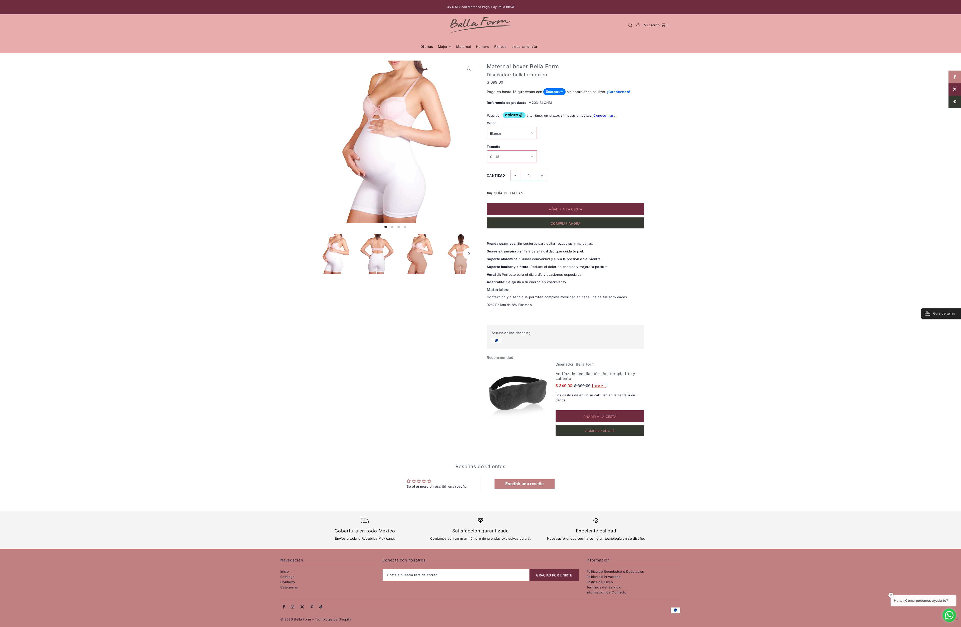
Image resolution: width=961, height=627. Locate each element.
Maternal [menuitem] (463, 47)
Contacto (287, 582)
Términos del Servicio (603, 587)
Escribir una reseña (524, 483)
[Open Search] (630, 25)
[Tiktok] (320, 607)
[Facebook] (284, 607)
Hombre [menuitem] (483, 47)
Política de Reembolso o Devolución (615, 571)
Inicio (284, 571)
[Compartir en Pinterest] (954, 102)
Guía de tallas (508, 193)
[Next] (468, 253)
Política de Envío (599, 582)
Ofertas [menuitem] (426, 47)
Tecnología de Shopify (333, 619)
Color (491, 123)
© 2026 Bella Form (296, 619)
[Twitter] (302, 607)
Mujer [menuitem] (443, 47)
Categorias (289, 587)
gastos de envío (575, 395)
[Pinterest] (312, 607)
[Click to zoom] (468, 68)
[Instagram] (292, 607)
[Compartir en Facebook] (954, 77)
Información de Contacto (606, 592)
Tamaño (493, 147)
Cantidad (496, 175)
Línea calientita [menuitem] (524, 47)
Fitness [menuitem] (500, 47)
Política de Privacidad (603, 577)
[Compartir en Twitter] (954, 89)
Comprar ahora (565, 223)
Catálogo (287, 577)
